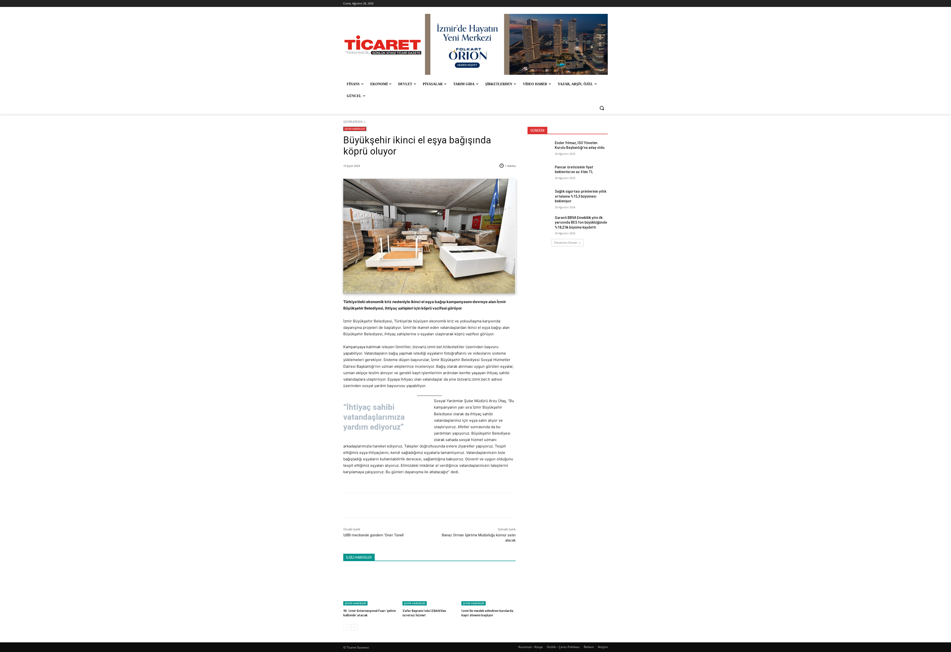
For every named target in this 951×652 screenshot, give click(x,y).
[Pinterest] (401, 505)
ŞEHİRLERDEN (353, 122)
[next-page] (354, 627)
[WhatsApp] (412, 505)
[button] (602, 108)
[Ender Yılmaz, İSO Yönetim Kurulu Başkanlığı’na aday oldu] (540, 149)
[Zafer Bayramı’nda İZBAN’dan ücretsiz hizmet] (429, 586)
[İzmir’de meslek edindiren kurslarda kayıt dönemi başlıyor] (488, 586)
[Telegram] (424, 505)
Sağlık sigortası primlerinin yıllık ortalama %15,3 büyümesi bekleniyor (580, 196)
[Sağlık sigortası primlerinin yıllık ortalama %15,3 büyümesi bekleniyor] (540, 197)
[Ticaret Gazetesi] (383, 44)
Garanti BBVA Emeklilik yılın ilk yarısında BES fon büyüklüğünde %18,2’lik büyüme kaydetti (581, 222)
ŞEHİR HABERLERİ (355, 128)
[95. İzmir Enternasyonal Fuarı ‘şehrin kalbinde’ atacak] (370, 586)
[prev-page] (346, 627)
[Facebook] (378, 505)
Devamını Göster (566, 242)
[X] (390, 505)
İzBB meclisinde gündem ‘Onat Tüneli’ (373, 535)
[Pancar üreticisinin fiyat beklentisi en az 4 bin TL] (540, 173)
